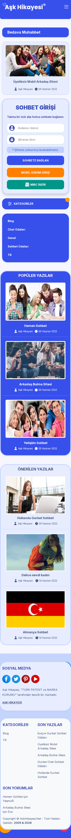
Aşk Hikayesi (25, 89)
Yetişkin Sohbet (35, 443)
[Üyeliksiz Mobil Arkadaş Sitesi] (35, 60)
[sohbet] (24, 7)
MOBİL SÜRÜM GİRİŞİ (35, 172)
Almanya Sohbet (35, 632)
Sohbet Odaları (18, 246)
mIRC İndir (38, 184)
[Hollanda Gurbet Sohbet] (35, 495)
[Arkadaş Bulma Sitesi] (35, 360)
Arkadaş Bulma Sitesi (35, 384)
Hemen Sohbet (35, 326)
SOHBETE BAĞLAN (36, 160)
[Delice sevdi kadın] (35, 552)
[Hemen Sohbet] (35, 301)
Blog (11, 221)
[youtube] (35, 679)
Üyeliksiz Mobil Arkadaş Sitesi (35, 81)
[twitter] (17, 679)
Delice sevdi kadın (35, 575)
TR (10, 255)
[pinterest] (26, 679)
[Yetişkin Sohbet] (35, 418)
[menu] (66, 6)
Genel (12, 238)
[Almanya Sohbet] (35, 609)
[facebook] (7, 679)
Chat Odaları (16, 229)
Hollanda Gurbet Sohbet (35, 518)
